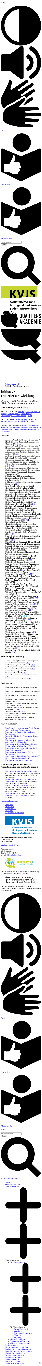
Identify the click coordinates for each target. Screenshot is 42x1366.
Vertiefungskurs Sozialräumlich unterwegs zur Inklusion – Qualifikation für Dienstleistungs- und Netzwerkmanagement (20, 414)
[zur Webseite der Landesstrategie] (21, 863)
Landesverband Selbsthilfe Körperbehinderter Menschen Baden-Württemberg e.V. (21, 745)
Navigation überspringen (9, 801)
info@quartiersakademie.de (10, 845)
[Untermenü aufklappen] (23, 1205)
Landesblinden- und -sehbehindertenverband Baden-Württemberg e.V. (21, 749)
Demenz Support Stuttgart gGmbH (17, 758)
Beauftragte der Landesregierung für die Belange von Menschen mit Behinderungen (22, 729)
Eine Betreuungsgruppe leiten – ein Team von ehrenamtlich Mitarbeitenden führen (19, 420)
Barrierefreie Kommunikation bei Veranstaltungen (23, 771)
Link (19, 444)
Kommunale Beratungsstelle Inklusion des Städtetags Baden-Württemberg (20, 741)
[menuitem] (9, 805)
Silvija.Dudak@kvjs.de (15, 855)
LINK (33, 504)
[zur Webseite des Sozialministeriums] (21, 880)
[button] (21, 3)
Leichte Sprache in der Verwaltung (17, 785)
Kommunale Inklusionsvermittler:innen (19, 760)
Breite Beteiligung (11, 793)
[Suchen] (21, 285)
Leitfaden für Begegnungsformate (17, 795)
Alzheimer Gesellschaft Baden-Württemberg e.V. (22, 756)
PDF (12, 466)
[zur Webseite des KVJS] (21, 825)
